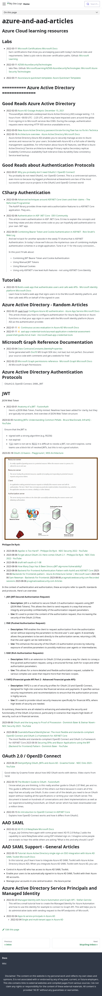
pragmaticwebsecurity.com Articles (44, 581)
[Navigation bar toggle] (4, 4)
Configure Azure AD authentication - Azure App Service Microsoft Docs (64, 311)
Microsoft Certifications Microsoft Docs (38, 48)
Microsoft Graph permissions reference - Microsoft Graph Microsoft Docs (55, 361)
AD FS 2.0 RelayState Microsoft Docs (36, 829)
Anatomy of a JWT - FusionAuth (33, 406)
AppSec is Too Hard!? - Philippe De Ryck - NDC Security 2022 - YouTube (53, 550)
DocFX (34, 352)
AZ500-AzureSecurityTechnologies (35, 64)
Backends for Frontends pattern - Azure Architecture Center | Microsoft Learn (51, 574)
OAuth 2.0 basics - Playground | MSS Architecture (38, 453)
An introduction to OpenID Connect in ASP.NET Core (44, 812)
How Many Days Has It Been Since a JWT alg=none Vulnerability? (50, 566)
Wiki (4, 963)
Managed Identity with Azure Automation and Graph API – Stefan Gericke (54, 899)
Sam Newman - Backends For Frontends (29, 577)
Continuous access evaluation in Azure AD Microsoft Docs (50, 327)
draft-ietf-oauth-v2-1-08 (29, 562)
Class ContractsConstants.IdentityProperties (40, 348)
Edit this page (12, 929)
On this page (10, 12)
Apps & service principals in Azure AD (36, 916)
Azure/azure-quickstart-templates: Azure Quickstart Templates (49, 77)
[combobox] (92, 4)
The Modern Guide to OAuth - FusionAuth (39, 781)
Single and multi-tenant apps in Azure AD (42, 919)
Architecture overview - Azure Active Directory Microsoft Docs (49, 134)
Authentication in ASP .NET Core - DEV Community (43, 215)
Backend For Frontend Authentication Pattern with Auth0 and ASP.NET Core (55, 570)
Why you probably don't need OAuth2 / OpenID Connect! (46, 172)
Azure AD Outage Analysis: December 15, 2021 (41, 110)
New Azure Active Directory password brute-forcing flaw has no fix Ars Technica (58, 130)
